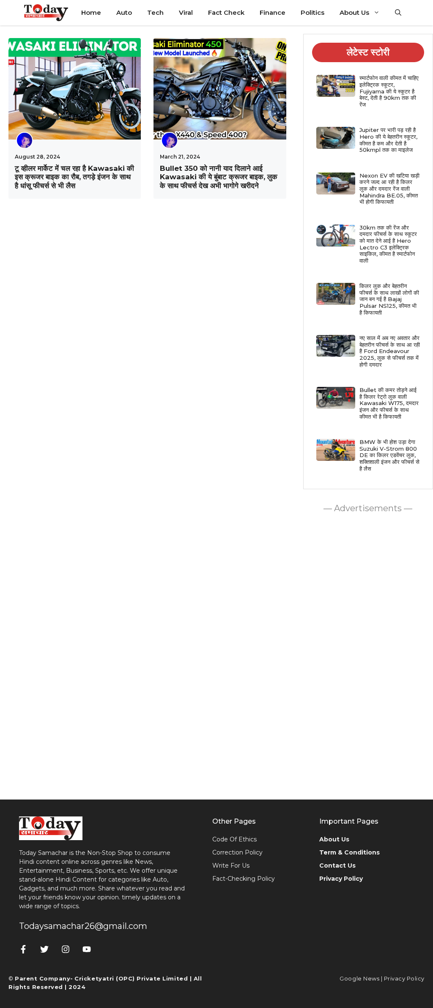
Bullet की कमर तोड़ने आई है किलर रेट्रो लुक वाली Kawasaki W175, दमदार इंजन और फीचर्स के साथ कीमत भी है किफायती (389, 402)
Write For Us (230, 865)
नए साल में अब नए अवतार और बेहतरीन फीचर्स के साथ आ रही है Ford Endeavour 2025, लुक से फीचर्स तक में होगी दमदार (389, 350)
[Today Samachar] (46, 12)
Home (91, 12)
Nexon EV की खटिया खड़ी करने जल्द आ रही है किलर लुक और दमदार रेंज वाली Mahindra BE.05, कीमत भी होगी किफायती (389, 188)
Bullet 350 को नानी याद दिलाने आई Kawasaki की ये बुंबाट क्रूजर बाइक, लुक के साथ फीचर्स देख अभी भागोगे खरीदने (218, 177)
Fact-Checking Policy (243, 878)
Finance (272, 12)
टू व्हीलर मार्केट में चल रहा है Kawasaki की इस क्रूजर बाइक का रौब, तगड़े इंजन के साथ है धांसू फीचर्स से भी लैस (74, 177)
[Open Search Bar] (398, 12)
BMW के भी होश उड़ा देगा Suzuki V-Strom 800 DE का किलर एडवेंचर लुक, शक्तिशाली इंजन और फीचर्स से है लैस (389, 454)
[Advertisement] (367, 654)
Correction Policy (237, 852)
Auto (124, 12)
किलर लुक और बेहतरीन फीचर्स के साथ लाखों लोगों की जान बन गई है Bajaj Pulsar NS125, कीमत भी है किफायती (389, 298)
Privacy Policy (404, 978)
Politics (312, 12)
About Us (354, 12)
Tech (155, 12)
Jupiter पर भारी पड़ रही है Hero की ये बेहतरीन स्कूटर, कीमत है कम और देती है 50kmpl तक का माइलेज (388, 139)
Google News (359, 978)
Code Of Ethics (234, 839)
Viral (186, 12)
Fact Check (226, 12)
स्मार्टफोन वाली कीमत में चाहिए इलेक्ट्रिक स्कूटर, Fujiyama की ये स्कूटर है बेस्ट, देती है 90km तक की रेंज (389, 90)
